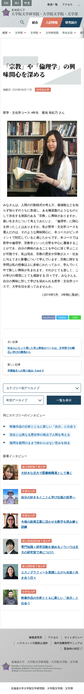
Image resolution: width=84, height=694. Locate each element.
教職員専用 (35, 637)
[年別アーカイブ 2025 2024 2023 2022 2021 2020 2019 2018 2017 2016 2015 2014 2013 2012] (23, 400)
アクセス (67, 4)
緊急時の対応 (71, 648)
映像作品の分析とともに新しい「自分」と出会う (43, 426)
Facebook (49, 317)
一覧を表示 (64, 400)
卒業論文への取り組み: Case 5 (26, 370)
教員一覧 (52, 4)
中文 (27, 3)
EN (6, 3)
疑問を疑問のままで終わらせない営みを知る (40, 443)
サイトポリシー (73, 637)
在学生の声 (42, 89)
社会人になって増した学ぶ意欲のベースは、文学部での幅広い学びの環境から (41, 350)
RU (17, 3)
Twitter (62, 317)
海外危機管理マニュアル (68, 643)
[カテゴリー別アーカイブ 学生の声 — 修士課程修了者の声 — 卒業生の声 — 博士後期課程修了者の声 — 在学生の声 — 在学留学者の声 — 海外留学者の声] (42, 388)
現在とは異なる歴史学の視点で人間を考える (40, 435)
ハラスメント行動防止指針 (32, 643)
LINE (75, 317)
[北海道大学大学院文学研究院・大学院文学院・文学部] (42, 12)
